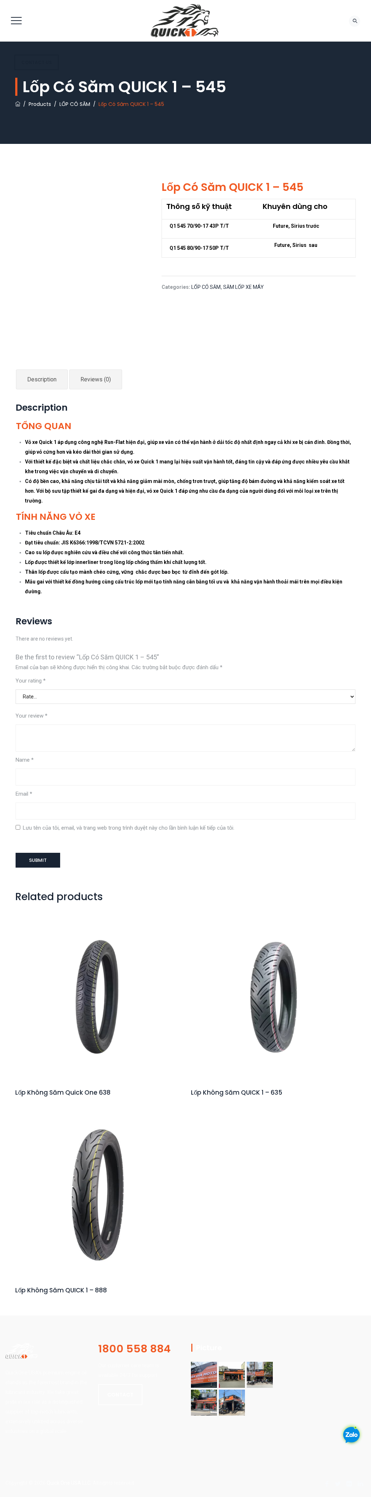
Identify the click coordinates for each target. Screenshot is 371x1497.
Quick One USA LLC (69, 1483)
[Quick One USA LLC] (184, 21)
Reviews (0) (95, 379)
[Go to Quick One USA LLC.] (17, 104)
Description (42, 379)
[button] (120, 1394)
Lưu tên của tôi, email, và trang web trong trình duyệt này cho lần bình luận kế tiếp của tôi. (128, 828)
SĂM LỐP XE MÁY (243, 287)
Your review (31, 716)
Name (25, 760)
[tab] (42, 379)
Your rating (31, 680)
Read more (98, 1019)
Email (24, 794)
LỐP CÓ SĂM (206, 287)
